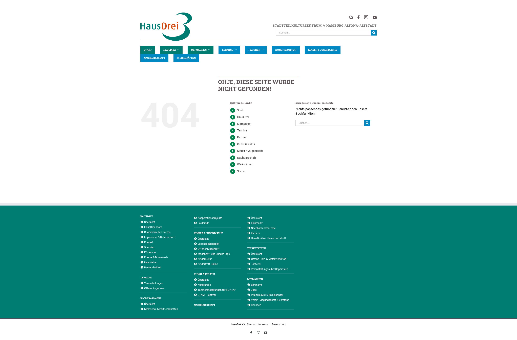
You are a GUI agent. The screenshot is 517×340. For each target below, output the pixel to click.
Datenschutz (279, 324)
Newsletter (150, 262)
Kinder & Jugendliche (250, 150)
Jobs (254, 289)
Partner (242, 137)
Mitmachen (244, 123)
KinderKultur (205, 258)
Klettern (255, 233)
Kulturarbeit (204, 284)
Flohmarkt (257, 222)
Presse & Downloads (156, 257)
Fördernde (150, 252)
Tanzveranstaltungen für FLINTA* (217, 289)
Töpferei (256, 263)
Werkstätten (244, 164)
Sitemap (251, 324)
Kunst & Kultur (246, 144)
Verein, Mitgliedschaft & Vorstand (270, 299)
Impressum (264, 324)
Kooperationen (150, 298)
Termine (242, 130)
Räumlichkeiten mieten (157, 232)
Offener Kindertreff (209, 248)
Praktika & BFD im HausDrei (267, 294)
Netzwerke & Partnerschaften (161, 308)
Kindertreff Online (208, 263)
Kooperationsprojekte (210, 217)
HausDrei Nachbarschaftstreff (268, 238)
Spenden (149, 247)
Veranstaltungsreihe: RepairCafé (269, 269)
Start (240, 110)
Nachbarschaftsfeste (263, 228)
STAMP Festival (207, 294)
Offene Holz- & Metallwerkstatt (268, 258)
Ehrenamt (256, 284)
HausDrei (243, 117)
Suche (241, 171)
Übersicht (149, 221)
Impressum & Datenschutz (159, 237)
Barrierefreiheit (152, 267)
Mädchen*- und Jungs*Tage (214, 253)
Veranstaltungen (153, 283)
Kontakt (148, 242)
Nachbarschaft (246, 157)
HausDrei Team (153, 227)
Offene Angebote (154, 288)
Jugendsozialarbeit (208, 243)
